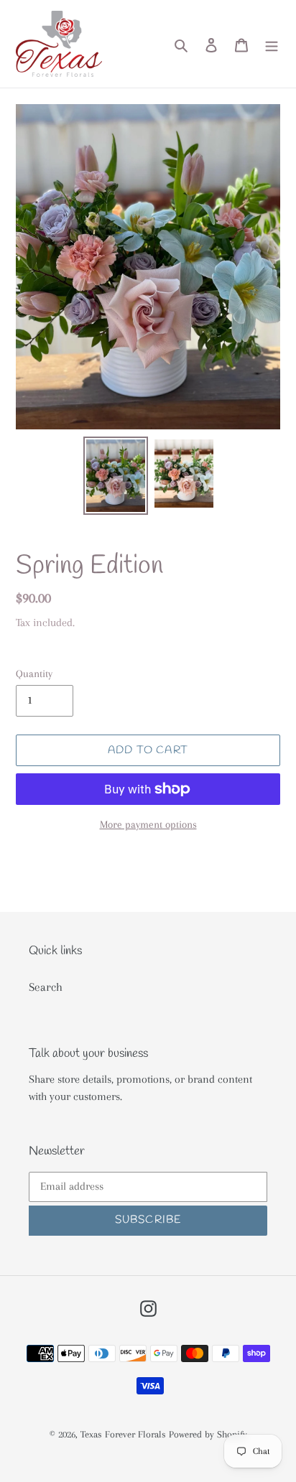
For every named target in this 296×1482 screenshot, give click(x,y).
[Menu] (271, 43)
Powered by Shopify (208, 1434)
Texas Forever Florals (123, 1434)
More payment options (148, 824)
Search (46, 987)
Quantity (34, 673)
